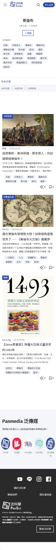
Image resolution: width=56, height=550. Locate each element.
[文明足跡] (28, 130)
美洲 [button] (5, 58)
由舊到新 (18, 88)
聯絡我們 (12, 494)
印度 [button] (5, 45)
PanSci (5, 229)
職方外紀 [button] (7, 62)
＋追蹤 (28, 33)
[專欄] (28, 306)
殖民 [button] (40, 49)
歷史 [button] (35, 372)
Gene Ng (6, 339)
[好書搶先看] (28, 210)
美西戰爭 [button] (31, 58)
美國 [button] (29, 53)
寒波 (4, 148)
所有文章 (6, 81)
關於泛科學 (20, 488)
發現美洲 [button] (18, 53)
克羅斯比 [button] (31, 257)
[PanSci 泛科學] (17, 4)
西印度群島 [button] (37, 62)
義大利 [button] (43, 58)
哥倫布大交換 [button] (33, 368)
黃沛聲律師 (45, 520)
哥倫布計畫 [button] (8, 49)
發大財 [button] (6, 53)
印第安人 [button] (16, 45)
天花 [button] (19, 261)
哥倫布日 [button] (40, 45)
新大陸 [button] (22, 49)
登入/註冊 (49, 4)
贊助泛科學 (45, 529)
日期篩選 (32, 88)
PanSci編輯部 (7, 520)
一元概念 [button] (10, 257)
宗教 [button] (27, 261)
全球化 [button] (9, 368)
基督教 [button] (9, 261)
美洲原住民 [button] (17, 58)
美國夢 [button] (39, 53)
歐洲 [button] (31, 49)
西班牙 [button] (6, 66)
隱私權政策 (46, 494)
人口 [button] (21, 257)
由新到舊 (5, 88)
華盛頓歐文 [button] (21, 62)
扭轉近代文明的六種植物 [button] (17, 372)
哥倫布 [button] (28, 45)
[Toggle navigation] (5, 5)
